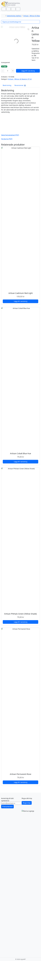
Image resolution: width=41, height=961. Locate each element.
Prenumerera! (7, 806)
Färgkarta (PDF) (6, 139)
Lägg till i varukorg (28, 71)
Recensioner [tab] (19, 85)
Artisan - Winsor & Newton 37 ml (20, 79)
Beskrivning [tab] (7, 85)
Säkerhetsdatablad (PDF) (10, 135)
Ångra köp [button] (26, 803)
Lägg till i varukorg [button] (20, 301)
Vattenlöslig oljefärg (14, 16)
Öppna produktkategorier (11, 22)
